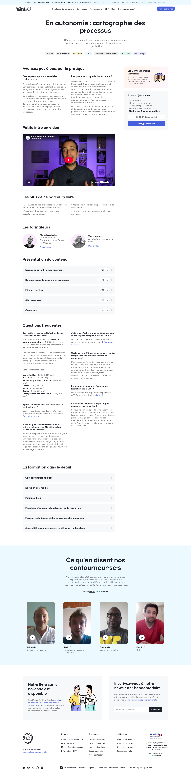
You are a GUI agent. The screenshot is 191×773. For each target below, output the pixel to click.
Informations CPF (69, 751)
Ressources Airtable (126, 739)
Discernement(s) (96, 751)
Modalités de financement (72, 747)
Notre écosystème (97, 743)
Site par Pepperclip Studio (140, 767)
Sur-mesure (82, 9)
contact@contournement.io (35, 752)
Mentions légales (86, 767)
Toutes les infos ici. (32, 416)
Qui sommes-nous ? (126, 9)
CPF (107, 9)
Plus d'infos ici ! (159, 2)
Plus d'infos (45, 247)
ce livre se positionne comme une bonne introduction (45, 702)
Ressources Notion (125, 747)
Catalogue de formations (63, 9)
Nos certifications (97, 747)
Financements (96, 9)
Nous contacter (166, 9)
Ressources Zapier (125, 743)
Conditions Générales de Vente (111, 767)
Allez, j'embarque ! (146, 123)
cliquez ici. (100, 395)
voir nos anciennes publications (140, 700)
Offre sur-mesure (69, 743)
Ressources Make (124, 751)
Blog (113, 9)
